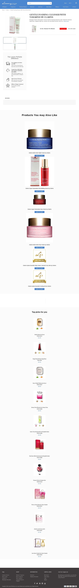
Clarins (7, 10)
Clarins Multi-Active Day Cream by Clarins (39, 244)
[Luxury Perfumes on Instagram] (42, 583)
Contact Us (4, 578)
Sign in (65, 3)
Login (45, 578)
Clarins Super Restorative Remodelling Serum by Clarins (40, 188)
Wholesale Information (6, 579)
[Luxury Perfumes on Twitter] (36, 583)
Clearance (32, 575)
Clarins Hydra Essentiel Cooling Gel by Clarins (39, 286)
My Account (46, 575)
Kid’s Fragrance (19, 578)
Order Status (46, 576)
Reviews (7, 98)
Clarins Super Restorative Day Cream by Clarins (39, 209)
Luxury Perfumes (11, 586)
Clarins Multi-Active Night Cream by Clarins (39, 152)
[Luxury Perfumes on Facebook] (34, 583)
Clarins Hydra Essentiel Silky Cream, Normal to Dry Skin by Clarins (39, 265)
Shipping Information (34, 576)
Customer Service (5, 575)
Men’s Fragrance (19, 576)
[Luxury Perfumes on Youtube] (44, 583)
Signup (45, 579)
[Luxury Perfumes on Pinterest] (39, 583)
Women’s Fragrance (20, 575)
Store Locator (4, 576)
